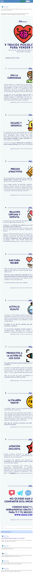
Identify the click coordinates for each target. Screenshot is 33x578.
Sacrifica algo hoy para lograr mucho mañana (12, 538)
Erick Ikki (5, 553)
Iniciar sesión (23, 1)
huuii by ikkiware (5, 6)
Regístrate (27, 1)
